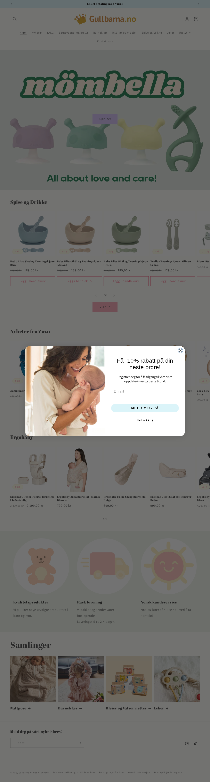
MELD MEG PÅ (145, 408)
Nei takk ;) (145, 420)
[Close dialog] (180, 350)
